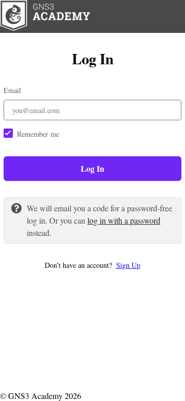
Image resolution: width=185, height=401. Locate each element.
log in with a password (123, 220)
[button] (92, 265)
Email (12, 90)
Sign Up (128, 265)
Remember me (38, 134)
